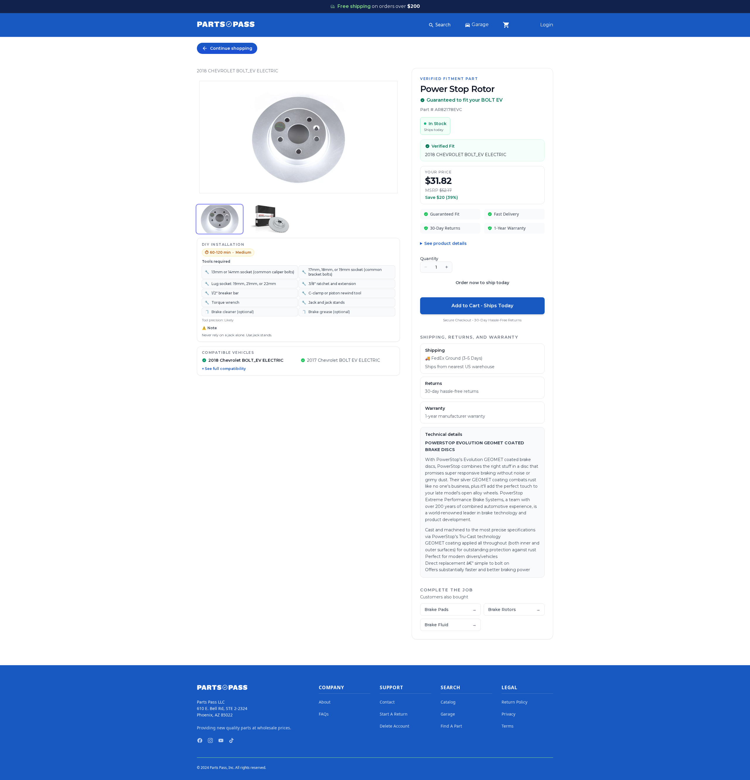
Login (546, 25)
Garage (480, 24)
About (324, 702)
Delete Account (394, 726)
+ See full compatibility (224, 368)
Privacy (508, 714)
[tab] (219, 219)
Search (443, 24)
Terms (508, 726)
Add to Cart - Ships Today (482, 305)
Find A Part (451, 726)
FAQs (324, 714)
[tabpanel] (298, 137)
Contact (387, 702)
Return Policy (514, 702)
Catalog (448, 702)
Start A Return (394, 714)
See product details (445, 243)
